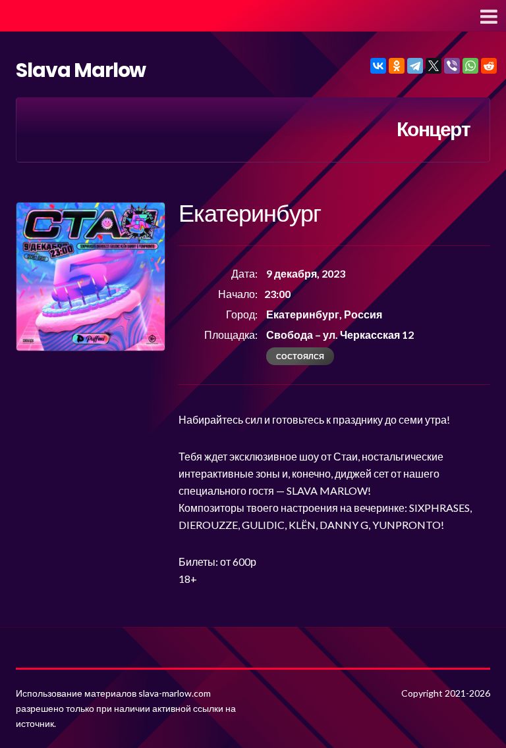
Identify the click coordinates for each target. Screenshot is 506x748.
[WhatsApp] (470, 66)
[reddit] (489, 66)
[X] (433, 66)
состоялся (300, 356)
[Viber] (452, 66)
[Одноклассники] (397, 66)
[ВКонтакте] (378, 66)
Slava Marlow (81, 70)
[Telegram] (415, 66)
